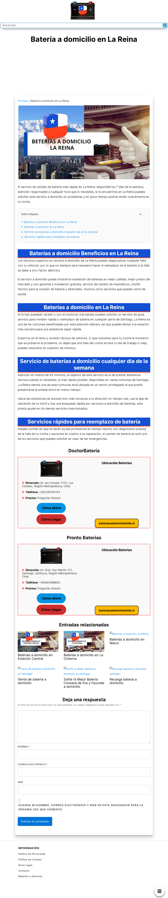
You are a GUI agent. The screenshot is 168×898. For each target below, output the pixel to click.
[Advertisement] (84, 71)
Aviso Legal (25, 865)
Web (20, 782)
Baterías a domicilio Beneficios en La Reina (49, 222)
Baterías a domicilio (30, 876)
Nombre (24, 746)
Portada (23, 100)
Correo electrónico (33, 764)
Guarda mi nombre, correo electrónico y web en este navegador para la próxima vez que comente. (81, 807)
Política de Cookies (30, 859)
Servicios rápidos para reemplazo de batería (50, 236)
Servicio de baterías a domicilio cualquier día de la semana (59, 231)
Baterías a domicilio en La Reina (42, 227)
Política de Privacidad (31, 853)
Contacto (24, 870)
